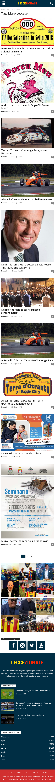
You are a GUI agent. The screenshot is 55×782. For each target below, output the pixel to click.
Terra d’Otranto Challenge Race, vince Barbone (24, 152)
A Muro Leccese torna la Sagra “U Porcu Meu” (25, 107)
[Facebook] (13, 645)
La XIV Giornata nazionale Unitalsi (21, 453)
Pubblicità (43, 772)
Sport (3, 741)
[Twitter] (32, 645)
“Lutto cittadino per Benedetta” (30, 715)
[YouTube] (41, 645)
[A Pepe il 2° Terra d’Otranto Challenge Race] (27, 340)
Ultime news (5, 737)
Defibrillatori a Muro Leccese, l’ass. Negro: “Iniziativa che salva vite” (26, 266)
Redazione (5, 55)
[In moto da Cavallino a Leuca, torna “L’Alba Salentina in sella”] (27, 32)
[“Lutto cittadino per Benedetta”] (7, 719)
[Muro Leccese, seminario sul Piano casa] (27, 501)
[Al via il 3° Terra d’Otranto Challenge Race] (27, 180)
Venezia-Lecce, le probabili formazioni (33, 690)
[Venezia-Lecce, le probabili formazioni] (7, 694)
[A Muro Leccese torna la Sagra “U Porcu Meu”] (27, 82)
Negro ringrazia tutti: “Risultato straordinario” (20, 311)
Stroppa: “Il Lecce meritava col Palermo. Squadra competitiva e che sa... (33, 704)
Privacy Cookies (22, 772)
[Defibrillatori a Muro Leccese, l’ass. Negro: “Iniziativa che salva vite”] (27, 236)
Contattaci (34, 772)
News (3, 756)
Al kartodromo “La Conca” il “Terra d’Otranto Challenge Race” (22, 402)
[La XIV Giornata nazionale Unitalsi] (27, 432)
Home (3, 9)
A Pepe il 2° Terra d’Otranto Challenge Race (27, 360)
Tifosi (3, 760)
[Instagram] (22, 645)
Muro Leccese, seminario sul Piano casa (24, 541)
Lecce (3, 748)
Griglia (3, 752)
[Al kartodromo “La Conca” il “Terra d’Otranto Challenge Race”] (27, 384)
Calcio (3, 744)
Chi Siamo (11, 772)
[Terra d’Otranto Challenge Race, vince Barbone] (27, 133)
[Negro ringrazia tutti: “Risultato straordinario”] (27, 292)
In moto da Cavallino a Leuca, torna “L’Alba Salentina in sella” (27, 50)
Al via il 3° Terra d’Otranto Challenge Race (26, 199)
